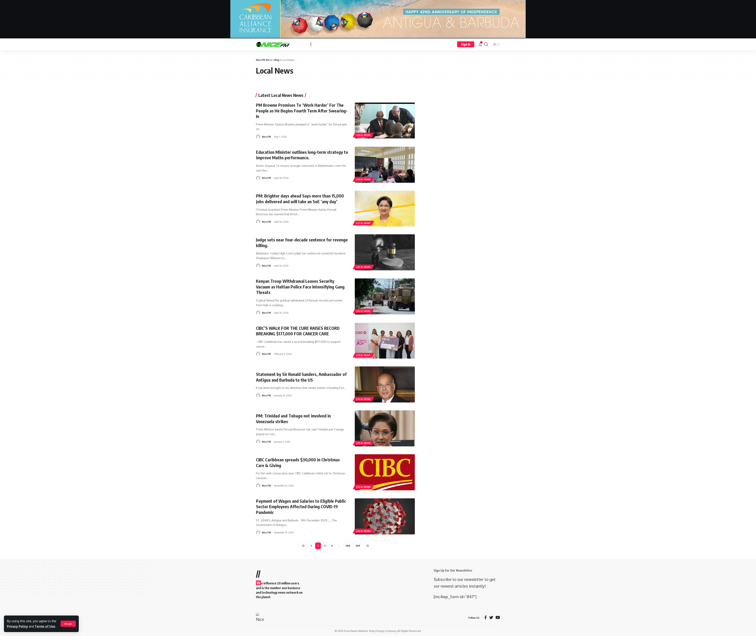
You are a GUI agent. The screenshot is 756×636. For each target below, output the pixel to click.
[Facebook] (485, 617)
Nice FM (266, 136)
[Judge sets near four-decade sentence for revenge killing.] (385, 252)
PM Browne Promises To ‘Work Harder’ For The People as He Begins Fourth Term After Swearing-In (301, 110)
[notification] (480, 44)
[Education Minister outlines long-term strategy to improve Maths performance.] (385, 165)
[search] (486, 44)
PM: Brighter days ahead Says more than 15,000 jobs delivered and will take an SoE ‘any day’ (300, 198)
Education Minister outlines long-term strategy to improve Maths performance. (302, 154)
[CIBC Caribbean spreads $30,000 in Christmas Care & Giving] (385, 472)
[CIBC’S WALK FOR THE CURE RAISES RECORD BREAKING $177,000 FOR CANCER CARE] (385, 341)
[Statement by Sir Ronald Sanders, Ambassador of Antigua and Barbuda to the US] (385, 384)
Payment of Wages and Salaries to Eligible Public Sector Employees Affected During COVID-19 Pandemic (301, 506)
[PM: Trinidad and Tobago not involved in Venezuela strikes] (385, 428)
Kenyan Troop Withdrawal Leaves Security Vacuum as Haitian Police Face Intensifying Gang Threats (300, 286)
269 (358, 545)
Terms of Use (45, 626)
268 (348, 545)
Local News (363, 135)
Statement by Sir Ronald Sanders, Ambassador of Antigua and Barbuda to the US (301, 377)
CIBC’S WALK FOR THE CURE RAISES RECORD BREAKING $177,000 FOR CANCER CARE (298, 331)
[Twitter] (491, 617)
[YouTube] (498, 617)
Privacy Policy (17, 626)
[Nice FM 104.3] (280, 44)
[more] (311, 44)
